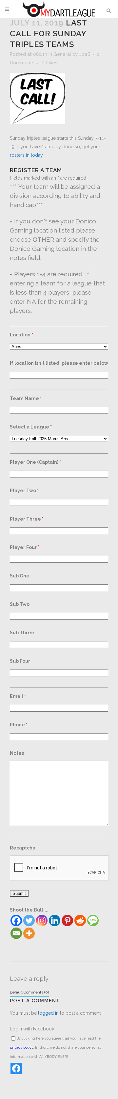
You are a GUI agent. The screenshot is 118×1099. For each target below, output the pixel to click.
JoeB (84, 54)
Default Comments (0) (29, 992)
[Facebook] (16, 920)
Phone (19, 724)
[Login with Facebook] (16, 1068)
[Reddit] (80, 920)
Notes (17, 753)
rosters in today (26, 155)
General (62, 54)
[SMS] (93, 920)
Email (18, 696)
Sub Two (20, 604)
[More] (29, 933)
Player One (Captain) (35, 462)
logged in (48, 1013)
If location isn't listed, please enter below (59, 363)
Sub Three (22, 632)
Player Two (24, 490)
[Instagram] (42, 920)
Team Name (26, 398)
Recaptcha (22, 847)
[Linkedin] (54, 920)
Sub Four (20, 661)
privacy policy (21, 1047)
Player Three (27, 519)
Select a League (31, 426)
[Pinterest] (67, 920)
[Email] (16, 933)
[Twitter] (29, 920)
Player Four (24, 547)
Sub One (20, 575)
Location (21, 334)
